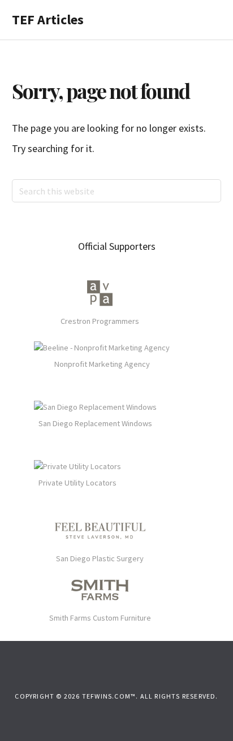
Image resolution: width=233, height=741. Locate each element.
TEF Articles (48, 19)
